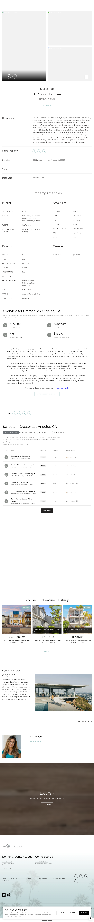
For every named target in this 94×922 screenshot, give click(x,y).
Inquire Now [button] (47, 105)
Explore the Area (85, 722)
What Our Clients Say (59, 878)
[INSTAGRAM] (76, 876)
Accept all (84, 912)
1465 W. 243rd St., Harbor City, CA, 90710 (21, 467)
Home (4, 878)
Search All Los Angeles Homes (47, 394)
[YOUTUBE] (86, 876)
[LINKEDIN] (76, 881)
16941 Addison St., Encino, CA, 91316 (20, 458)
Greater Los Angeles (62, 388)
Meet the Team (15, 878)
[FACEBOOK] (81, 876)
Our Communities (41, 878)
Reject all (61, 912)
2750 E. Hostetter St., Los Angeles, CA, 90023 (23, 503)
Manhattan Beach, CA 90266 (44, 864)
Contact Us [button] (47, 804)
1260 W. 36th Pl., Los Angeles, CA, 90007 (21, 476)
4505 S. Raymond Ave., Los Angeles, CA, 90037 (23, 493)
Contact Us (5, 880)
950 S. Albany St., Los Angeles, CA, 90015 (22, 484)
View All (47, 651)
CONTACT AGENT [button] (35, 742)
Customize (72, 912)
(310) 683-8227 (7, 861)
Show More (47, 511)
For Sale (28, 878)
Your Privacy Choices (47, 920)
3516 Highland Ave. (41, 861)
